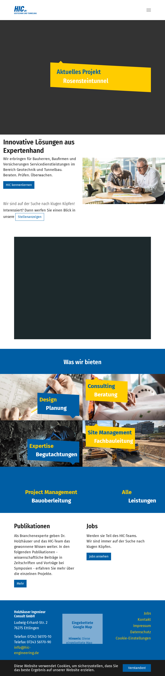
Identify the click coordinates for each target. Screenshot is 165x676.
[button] (10, 77)
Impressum (142, 626)
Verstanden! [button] (137, 668)
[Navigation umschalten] (148, 10)
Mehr (20, 583)
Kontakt (144, 619)
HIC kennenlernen (19, 185)
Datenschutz (140, 632)
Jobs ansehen (98, 556)
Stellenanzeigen (29, 217)
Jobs (147, 613)
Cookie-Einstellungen (133, 638)
